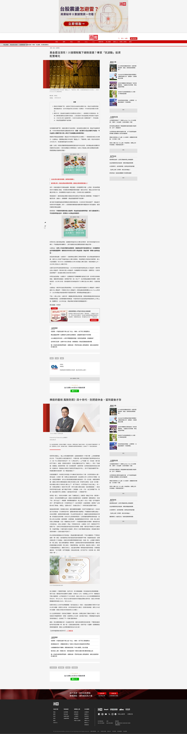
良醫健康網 (66, 718)
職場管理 (76, 718)
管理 (54, 718)
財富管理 (74, 667)
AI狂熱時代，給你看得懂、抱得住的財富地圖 (122, 166)
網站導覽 (125, 731)
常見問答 (86, 716)
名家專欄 (66, 712)
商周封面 (76, 712)
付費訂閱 (113, 693)
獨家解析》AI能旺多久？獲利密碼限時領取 (121, 516)
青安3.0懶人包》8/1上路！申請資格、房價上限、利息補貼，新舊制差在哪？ (123, 144)
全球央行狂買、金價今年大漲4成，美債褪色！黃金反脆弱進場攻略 (71, 341)
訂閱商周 (86, 712)
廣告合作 (109, 731)
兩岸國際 (76, 714)
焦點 (54, 712)
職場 (54, 720)
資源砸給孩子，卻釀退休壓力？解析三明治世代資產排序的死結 (70, 644)
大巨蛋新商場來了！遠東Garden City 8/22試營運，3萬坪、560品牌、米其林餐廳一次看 (123, 121)
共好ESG (55, 722)
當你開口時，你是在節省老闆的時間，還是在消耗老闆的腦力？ (69, 183)
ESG (93, 42)
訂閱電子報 (130, 714)
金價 (62, 358)
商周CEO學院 (123, 42)
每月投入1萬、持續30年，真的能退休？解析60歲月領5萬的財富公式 (72, 651)
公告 (98, 731)
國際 (54, 714)
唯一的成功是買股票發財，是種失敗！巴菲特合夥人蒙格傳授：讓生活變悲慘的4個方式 (75, 346)
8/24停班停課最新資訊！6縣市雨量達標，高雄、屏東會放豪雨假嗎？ (127, 67)
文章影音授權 (103, 731)
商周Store (115, 42)
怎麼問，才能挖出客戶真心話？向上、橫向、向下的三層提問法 (70, 331)
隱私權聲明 (119, 731)
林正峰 (68, 667)
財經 (54, 48)
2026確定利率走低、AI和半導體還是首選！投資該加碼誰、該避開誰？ (72, 338)
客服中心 (86, 714)
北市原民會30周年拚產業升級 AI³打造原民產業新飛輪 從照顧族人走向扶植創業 (123, 132)
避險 (52, 358)
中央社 (51, 98)
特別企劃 (66, 714)
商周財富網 (66, 716)
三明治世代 (53, 667)
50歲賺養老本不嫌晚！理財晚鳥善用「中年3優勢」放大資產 (69, 647)
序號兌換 (86, 724)
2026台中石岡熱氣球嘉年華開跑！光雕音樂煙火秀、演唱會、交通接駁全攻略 (127, 76)
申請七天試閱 (77, 720)
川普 (57, 358)
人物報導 (76, 716)
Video (86, 42)
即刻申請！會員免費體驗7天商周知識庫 (120, 173)
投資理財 (58, 48)
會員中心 (86, 722)
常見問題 (114, 731)
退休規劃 (61, 667)
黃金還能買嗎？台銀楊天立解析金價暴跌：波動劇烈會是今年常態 (71, 335)
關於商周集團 (93, 731)
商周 (51, 48)
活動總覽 (86, 718)
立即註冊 (102, 693)
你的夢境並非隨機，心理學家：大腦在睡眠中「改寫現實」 (127, 101)
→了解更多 (69, 631)
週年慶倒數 (134, 38)
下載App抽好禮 (121, 714)
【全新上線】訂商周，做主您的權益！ (120, 169)
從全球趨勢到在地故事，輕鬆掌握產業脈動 (121, 163)
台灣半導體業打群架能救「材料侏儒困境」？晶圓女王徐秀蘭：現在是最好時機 (127, 85)
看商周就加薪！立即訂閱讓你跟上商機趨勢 (121, 159)
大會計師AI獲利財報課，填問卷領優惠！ (63, 179)
